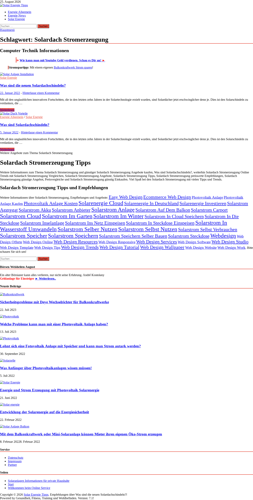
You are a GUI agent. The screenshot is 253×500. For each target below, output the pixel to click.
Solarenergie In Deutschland (151, 203)
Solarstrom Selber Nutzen (87, 229)
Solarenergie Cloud (100, 203)
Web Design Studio (229, 241)
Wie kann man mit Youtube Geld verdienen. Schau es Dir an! (62, 60)
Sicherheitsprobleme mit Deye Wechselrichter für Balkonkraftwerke (54, 302)
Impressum (15, 461)
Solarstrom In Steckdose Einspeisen (160, 223)
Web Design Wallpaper (162, 247)
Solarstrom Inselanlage (42, 223)
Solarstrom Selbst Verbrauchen (207, 229)
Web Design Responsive (116, 242)
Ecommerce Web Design (167, 197)
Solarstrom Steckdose (189, 236)
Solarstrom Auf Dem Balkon (162, 209)
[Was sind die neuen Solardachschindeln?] (126, 74)
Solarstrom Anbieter (71, 209)
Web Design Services (156, 241)
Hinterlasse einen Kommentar (41, 93)
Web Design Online (38, 242)
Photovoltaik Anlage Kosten (51, 203)
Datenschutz (15, 457)
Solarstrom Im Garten (67, 216)
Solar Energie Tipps (36, 494)
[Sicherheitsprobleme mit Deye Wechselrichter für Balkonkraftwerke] (12, 294)
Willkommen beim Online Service (29, 488)
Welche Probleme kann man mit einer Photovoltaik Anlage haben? (54, 324)
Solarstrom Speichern (73, 235)
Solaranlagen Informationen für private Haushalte (38, 480)
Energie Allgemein (19, 12)
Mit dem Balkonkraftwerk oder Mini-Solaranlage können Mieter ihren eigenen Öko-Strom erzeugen (81, 434)
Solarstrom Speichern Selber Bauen (133, 236)
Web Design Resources (76, 241)
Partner (12, 464)
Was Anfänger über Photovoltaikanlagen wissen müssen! (46, 368)
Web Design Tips (47, 247)
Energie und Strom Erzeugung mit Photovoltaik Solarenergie (49, 390)
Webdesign (223, 235)
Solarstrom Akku (35, 209)
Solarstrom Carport (209, 209)
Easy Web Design (126, 197)
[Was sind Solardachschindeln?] (126, 113)
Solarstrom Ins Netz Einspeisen (95, 223)
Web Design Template (16, 247)
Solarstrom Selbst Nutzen (147, 229)
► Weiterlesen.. (45, 278)
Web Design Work (231, 247)
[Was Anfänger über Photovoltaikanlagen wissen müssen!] (7, 360)
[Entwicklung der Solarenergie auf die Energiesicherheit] (10, 404)
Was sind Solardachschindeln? (24, 125)
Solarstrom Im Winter (118, 216)
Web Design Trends (80, 247)
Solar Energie (16, 19)
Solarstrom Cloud (20, 216)
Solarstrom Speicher (23, 235)
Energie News (17, 15)
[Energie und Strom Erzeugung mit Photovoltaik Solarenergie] (10, 382)
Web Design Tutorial (119, 247)
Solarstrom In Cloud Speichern (174, 216)
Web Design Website (201, 247)
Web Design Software (194, 242)
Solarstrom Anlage (113, 209)
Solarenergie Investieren (202, 203)
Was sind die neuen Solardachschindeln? (33, 85)
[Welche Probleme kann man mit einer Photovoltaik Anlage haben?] (9, 316)
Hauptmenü (7, 30)
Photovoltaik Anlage (207, 197)
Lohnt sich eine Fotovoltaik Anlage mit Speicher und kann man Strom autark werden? (70, 346)
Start (11, 484)
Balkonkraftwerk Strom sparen (73, 67)
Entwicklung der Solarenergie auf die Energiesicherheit (44, 412)
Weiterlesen (7, 110)
